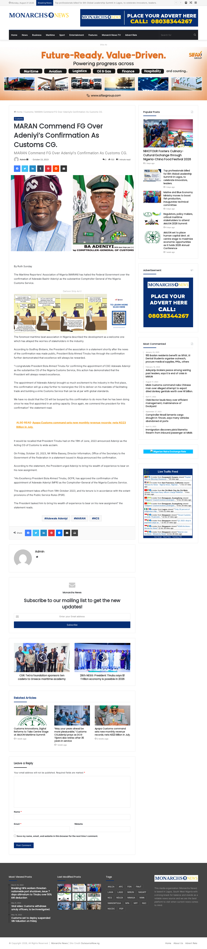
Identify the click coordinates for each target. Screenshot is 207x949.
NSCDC (111, 908)
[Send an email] (27, 159)
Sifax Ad (103, 45)
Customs (28, 112)
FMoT (138, 886)
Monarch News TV (111, 35)
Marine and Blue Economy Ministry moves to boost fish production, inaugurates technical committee (106, 2)
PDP (121, 908)
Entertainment (76, 35)
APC (121, 886)
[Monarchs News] (39, 15)
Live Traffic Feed (168, 471)
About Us (178, 943)
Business (36, 35)
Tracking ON (177, 537)
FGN (129, 886)
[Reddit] (56, 168)
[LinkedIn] (32, 168)
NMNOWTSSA (114, 903)
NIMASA (131, 897)
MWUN (130, 892)
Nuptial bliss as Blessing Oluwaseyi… (167, 478)
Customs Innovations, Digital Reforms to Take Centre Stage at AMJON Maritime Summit (31, 731)
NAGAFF (142, 892)
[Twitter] (25, 168)
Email (17, 824)
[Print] (74, 533)
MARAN (81, 518)
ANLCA (111, 886)
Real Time (167, 537)
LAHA (110, 892)
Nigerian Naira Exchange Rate (169, 451)
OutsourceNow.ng (90, 943)
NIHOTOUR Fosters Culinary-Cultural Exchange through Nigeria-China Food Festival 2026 (167, 155)
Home (14, 35)
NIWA (142, 897)
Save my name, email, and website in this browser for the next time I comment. (57, 836)
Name (18, 811)
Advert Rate (131, 35)
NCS (96, 518)
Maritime (50, 35)
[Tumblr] (40, 168)
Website (78, 824)
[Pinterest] (48, 168)
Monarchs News (59, 943)
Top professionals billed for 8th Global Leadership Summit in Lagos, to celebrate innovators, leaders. (177, 177)
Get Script (158, 537)
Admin (23, 159)
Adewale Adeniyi (56, 518)
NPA (127, 903)
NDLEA (119, 897)
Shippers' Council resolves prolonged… (160, 500)
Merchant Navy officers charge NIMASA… (167, 492)
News (25, 35)
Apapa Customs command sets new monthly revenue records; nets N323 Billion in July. (112, 731)
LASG (120, 892)
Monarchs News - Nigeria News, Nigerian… (162, 485)
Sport (62, 35)
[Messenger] (59, 533)
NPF (136, 903)
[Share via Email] (63, 168)
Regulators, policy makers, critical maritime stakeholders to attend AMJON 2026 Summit (178, 218)
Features (92, 35)
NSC (144, 903)
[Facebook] (17, 168)
